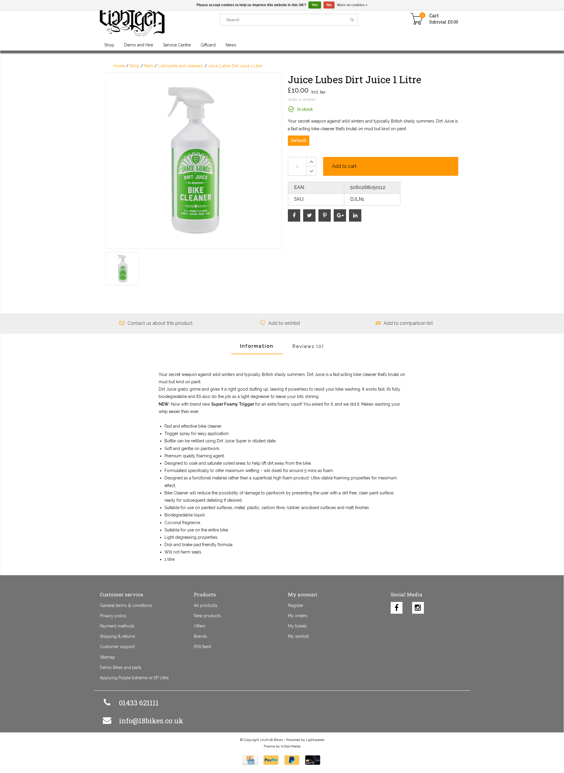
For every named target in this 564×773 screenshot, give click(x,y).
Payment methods (117, 626)
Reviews (308, 346)
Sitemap (107, 657)
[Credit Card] (250, 760)
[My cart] (416, 19)
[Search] (352, 20)
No (329, 5)
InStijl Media (291, 746)
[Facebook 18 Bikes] (396, 606)
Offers (199, 626)
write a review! (301, 99)
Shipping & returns (117, 636)
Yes (315, 5)
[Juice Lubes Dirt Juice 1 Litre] (194, 161)
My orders (298, 615)
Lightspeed (315, 740)
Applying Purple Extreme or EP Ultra (134, 677)
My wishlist (298, 636)
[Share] (294, 215)
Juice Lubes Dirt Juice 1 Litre (235, 65)
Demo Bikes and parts (121, 667)
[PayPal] (270, 760)
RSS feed (202, 646)
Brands (200, 636)
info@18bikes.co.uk (151, 720)
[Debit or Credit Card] (312, 760)
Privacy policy (113, 615)
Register (295, 605)
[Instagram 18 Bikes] (418, 606)
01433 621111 (139, 702)
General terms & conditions (126, 605)
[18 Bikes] (160, 19)
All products (205, 605)
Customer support (117, 646)
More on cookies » (352, 5)
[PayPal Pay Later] (291, 760)
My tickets (297, 626)
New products (207, 615)
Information (256, 346)
